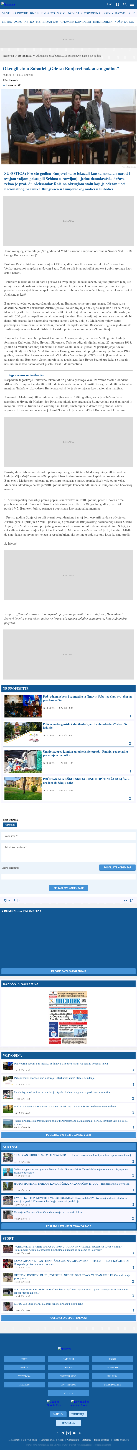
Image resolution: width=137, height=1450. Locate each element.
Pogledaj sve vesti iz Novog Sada (68, 1226)
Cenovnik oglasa (30, 1439)
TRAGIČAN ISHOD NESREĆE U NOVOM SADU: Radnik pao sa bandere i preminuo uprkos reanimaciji (68, 1158)
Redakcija (86, 1439)
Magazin (24, 1384)
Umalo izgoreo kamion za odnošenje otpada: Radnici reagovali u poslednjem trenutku (68, 761)
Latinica (58, 1414)
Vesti (6, 13)
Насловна (68, 1422)
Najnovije (20, 13)
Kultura (112, 1376)
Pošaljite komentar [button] (117, 867)
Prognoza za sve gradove (68, 971)
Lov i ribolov (68, 1384)
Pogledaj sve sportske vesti (68, 1317)
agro (18, 21)
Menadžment (14, 1439)
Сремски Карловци (75, 21)
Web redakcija (73, 1439)
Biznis (34, 13)
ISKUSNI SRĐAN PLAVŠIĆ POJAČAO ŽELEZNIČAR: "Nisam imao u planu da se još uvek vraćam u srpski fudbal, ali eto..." (68, 1292)
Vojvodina (92, 13)
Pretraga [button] (124, 4)
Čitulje (68, 1393)
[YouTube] (74, 1433)
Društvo (48, 13)
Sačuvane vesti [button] (117, 4)
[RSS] (80, 1433)
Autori (61, 1439)
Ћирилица (78, 1414)
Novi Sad (75, 13)
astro (29, 21)
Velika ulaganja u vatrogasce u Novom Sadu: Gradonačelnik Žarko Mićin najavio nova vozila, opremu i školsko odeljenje (68, 1172)
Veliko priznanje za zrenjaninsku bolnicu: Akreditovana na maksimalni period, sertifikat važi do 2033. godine (68, 1124)
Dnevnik (13, 80)
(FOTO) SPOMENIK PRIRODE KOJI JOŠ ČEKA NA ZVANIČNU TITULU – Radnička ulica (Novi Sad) (68, 1186)
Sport (61, 13)
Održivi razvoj (114, 13)
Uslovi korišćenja (10, 867)
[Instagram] (63, 1433)
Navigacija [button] (132, 4)
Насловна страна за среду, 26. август (68, 1017)
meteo (7, 21)
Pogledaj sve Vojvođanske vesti (68, 1134)
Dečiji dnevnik (112, 1384)
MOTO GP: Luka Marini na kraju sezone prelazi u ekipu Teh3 (68, 1307)
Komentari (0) (13, 85)
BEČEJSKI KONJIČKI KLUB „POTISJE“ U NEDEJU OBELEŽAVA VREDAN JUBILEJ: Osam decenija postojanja (68, 1278)
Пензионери (103, 21)
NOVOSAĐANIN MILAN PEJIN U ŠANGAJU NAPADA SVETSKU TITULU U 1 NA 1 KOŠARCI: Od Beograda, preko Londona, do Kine (68, 1264)
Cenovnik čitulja (47, 1439)
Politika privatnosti (121, 1439)
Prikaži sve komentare (69, 888)
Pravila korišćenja (101, 1439)
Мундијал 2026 (47, 21)
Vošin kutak (124, 21)
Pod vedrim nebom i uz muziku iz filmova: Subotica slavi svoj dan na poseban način (68, 706)
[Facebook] (57, 1433)
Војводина (25, 55)
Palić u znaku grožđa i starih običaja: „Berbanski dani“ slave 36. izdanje (68, 734)
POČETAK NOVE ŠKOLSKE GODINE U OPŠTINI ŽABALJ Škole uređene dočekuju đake (68, 789)
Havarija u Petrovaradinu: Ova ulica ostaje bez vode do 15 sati (68, 1215)
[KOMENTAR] (16, 900)
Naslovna (8, 55)
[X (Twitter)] (68, 1433)
